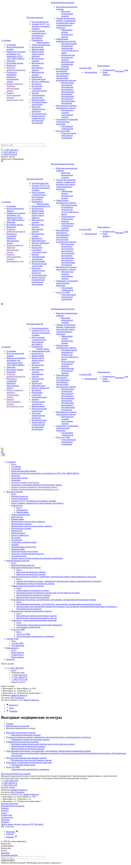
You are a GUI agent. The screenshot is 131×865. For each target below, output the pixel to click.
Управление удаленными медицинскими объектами (67, 121)
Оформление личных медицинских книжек (67, 33)
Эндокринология (39, 114)
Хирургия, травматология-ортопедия (38, 109)
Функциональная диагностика (39, 103)
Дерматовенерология (41, 45)
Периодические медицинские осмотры (68, 57)
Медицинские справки (38, 73)
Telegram (10, 834)
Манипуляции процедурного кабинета (38, 54)
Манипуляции (43, 42)
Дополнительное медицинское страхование (68, 135)
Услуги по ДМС (63, 131)
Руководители (109, 70)
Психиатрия (37, 86)
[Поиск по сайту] (2, 148)
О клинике (6, 40)
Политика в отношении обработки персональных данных (13, 77)
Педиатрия (36, 84)
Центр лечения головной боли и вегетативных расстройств (39, 34)
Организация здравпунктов (67, 127)
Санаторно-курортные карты (39, 89)
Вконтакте (13, 705)
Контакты (119, 71)
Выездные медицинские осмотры (67, 13)
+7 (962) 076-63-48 (9, 154)
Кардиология (37, 47)
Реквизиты (11, 65)
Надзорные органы (15, 63)
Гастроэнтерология (40, 22)
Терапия (35, 93)
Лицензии (11, 61)
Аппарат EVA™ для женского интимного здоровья (41, 26)
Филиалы (5, 820)
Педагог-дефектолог (40, 81)
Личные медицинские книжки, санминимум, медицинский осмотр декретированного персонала (66, 23)
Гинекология (37, 40)
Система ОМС (85, 68)
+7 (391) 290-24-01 (11, 150)
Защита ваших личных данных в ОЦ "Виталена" (22, 824)
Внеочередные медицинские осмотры (67, 64)
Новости (5, 810)
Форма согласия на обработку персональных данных (15, 87)
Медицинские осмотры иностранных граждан (38, 66)
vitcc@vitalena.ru (17, 698)
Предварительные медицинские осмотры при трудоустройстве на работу (69, 48)
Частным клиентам (34, 17)
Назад (13, 464)
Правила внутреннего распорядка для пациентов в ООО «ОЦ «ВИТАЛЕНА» (16, 55)
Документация (90, 72)
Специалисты (7, 817)
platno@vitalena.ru (31, 700)
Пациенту (5, 822)
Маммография (38, 49)
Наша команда (103, 66)
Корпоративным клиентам (62, 2)
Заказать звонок (18, 682)
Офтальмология (38, 79)
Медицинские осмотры (38, 59)
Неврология (37, 77)
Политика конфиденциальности (16, 69)
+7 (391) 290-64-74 (9, 152)
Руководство (6, 815)
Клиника (5, 808)
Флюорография (38, 100)
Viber (11, 708)
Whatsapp (13, 711)
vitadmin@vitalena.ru (18, 695)
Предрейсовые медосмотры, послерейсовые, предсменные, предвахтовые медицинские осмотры (66, 74)
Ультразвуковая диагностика (38, 96)
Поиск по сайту (8, 860)
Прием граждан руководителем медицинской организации (38, 119)
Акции (4, 813)
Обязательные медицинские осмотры (66, 40)
